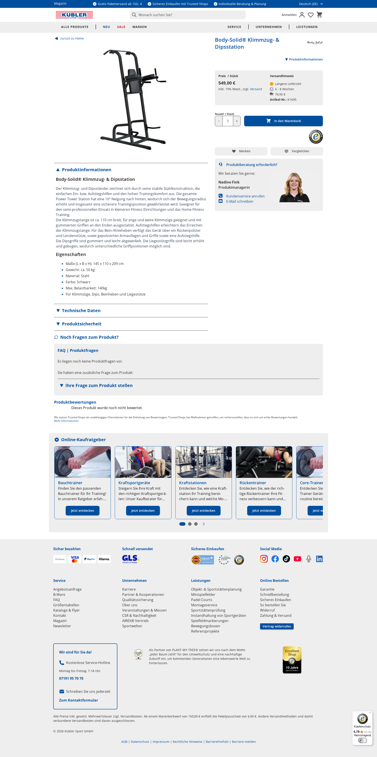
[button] (131, 170)
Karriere (129, 589)
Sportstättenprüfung (208, 610)
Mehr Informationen (66, 421)
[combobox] (188, 14)
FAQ (56, 599)
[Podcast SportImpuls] (308, 559)
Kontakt (59, 615)
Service (234, 27)
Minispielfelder (203, 594)
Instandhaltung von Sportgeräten (218, 615)
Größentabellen (66, 605)
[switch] (362, 740)
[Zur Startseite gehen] (74, 15)
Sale (121, 27)
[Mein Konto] (302, 15)
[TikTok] (286, 559)
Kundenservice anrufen (245, 196)
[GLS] (154, 559)
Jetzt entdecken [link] (82, 510)
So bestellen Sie (273, 605)
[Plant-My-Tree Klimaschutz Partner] (138, 654)
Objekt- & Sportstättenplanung (216, 589)
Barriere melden (244, 742)
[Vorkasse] (59, 559)
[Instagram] (264, 559)
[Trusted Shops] (239, 560)
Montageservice (204, 605)
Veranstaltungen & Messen (144, 610)
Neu (106, 27)
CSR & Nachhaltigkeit (139, 615)
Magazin (60, 620)
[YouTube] (297, 559)
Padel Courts (201, 599)
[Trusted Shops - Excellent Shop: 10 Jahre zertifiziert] (292, 659)
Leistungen (307, 27)
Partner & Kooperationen (143, 594)
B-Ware (59, 594)
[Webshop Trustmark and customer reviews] (211, 560)
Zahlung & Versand (275, 615)
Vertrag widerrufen (277, 626)
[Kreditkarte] (74, 559)
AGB (124, 742)
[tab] (182, 524)
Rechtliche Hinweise (187, 742)
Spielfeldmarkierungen (209, 620)
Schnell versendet (137, 548)
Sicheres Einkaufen (207, 548)
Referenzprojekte (205, 631)
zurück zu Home (72, 38)
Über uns (129, 605)
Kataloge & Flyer (66, 610)
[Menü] (370, 713)
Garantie (267, 589)
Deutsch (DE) (308, 4)
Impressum (161, 742)
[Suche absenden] (133, 14)
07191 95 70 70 (71, 678)
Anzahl (224, 114)
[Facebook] (275, 559)
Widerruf (267, 610)
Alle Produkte (75, 27)
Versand (256, 89)
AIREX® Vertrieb (135, 620)
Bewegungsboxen (205, 626)
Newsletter (62, 626)
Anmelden (289, 15)
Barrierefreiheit (217, 742)
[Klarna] (104, 559)
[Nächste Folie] (203, 524)
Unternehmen (269, 27)
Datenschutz (140, 742)
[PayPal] (89, 559)
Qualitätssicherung (137, 599)
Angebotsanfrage (67, 589)
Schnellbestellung (274, 594)
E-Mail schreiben (239, 201)
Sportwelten (132, 626)
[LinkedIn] (320, 559)
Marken (139, 27)
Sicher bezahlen (67, 548)
